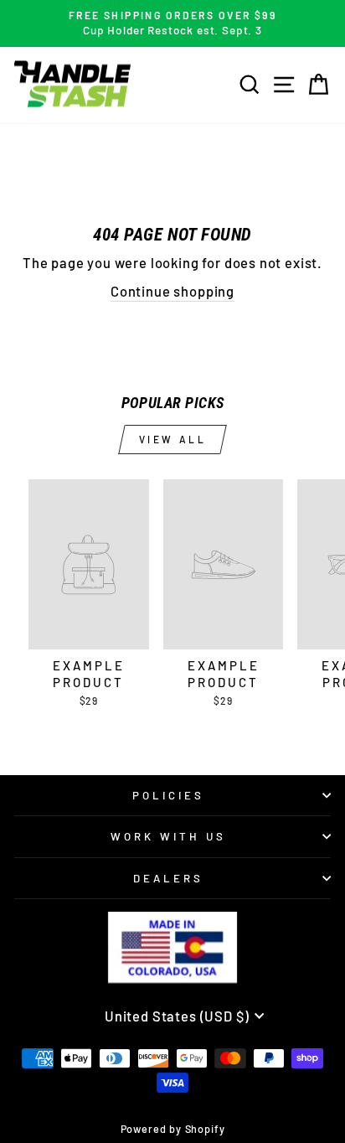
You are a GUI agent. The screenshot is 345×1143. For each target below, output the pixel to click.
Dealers (168, 878)
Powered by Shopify (173, 1128)
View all (173, 439)
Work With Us (168, 836)
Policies (168, 795)
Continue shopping (172, 290)
